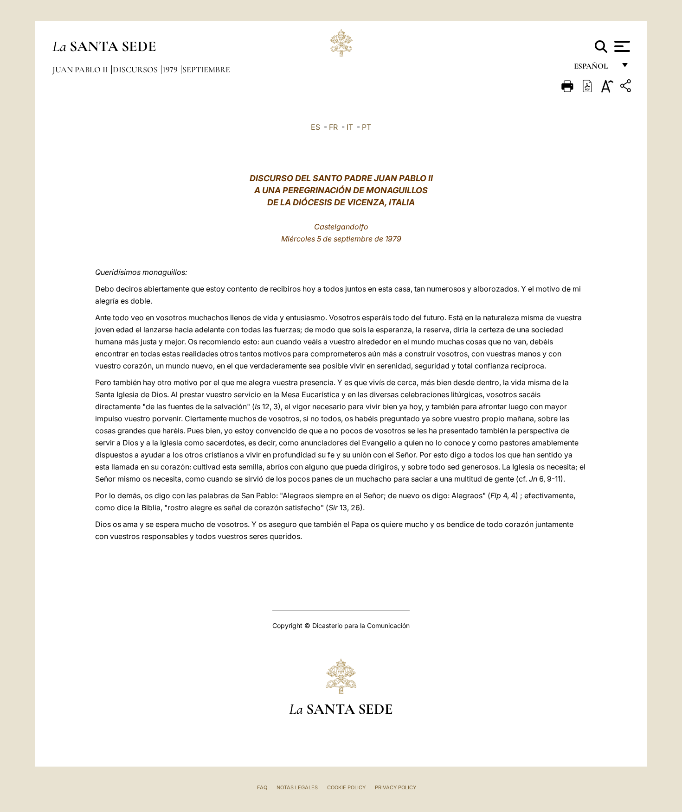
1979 (171, 69)
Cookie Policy (346, 787)
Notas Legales (297, 787)
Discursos (136, 69)
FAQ (262, 787)
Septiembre (206, 69)
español (594, 68)
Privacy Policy (395, 787)
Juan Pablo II (81, 69)
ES (315, 127)
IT (350, 127)
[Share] (626, 87)
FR (333, 127)
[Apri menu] (621, 46)
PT (366, 127)
